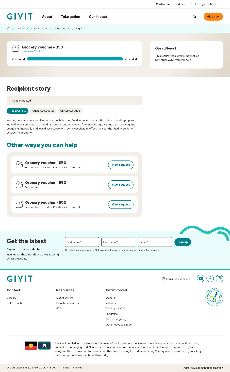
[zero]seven (215, 367)
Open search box (194, 16)
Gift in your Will (115, 308)
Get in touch (14, 303)
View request (121, 164)
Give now (213, 16)
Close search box (186, 16)
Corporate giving (116, 319)
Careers (11, 297)
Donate (110, 297)
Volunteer (112, 303)
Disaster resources (67, 303)
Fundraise (112, 313)
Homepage (20, 16)
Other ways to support (120, 324)
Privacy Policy (125, 250)
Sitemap (77, 367)
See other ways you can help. (173, 59)
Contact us (163, 4)
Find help (180, 4)
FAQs (59, 308)
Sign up (183, 242)
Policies (65, 367)
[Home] (8, 28)
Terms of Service (145, 250)
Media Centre (64, 297)
